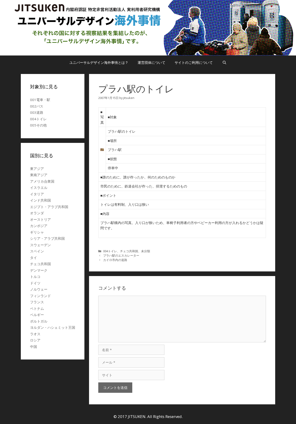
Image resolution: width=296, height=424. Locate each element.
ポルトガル (38, 321)
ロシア (35, 340)
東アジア (37, 168)
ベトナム (37, 308)
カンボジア (38, 225)
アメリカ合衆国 (42, 181)
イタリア (37, 194)
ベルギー (37, 314)
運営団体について (151, 62)
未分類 (145, 251)
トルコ (35, 276)
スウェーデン (40, 245)
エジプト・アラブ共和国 (49, 206)
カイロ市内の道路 (115, 260)
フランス (37, 302)
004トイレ (110, 251)
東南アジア (38, 174)
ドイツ (35, 283)
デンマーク (38, 270)
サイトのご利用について (194, 62)
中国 (33, 346)
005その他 (38, 125)
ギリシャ (37, 232)
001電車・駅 (40, 99)
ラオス (35, 334)
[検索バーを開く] (224, 62)
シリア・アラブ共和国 (47, 238)
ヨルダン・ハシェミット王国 (52, 327)
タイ (33, 257)
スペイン (37, 251)
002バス (36, 106)
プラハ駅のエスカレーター (121, 255)
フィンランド (40, 295)
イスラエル (38, 187)
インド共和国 (40, 200)
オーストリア (40, 219)
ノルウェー (38, 289)
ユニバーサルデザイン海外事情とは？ (98, 62)
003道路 (36, 112)
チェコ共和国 (129, 251)
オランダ (37, 213)
